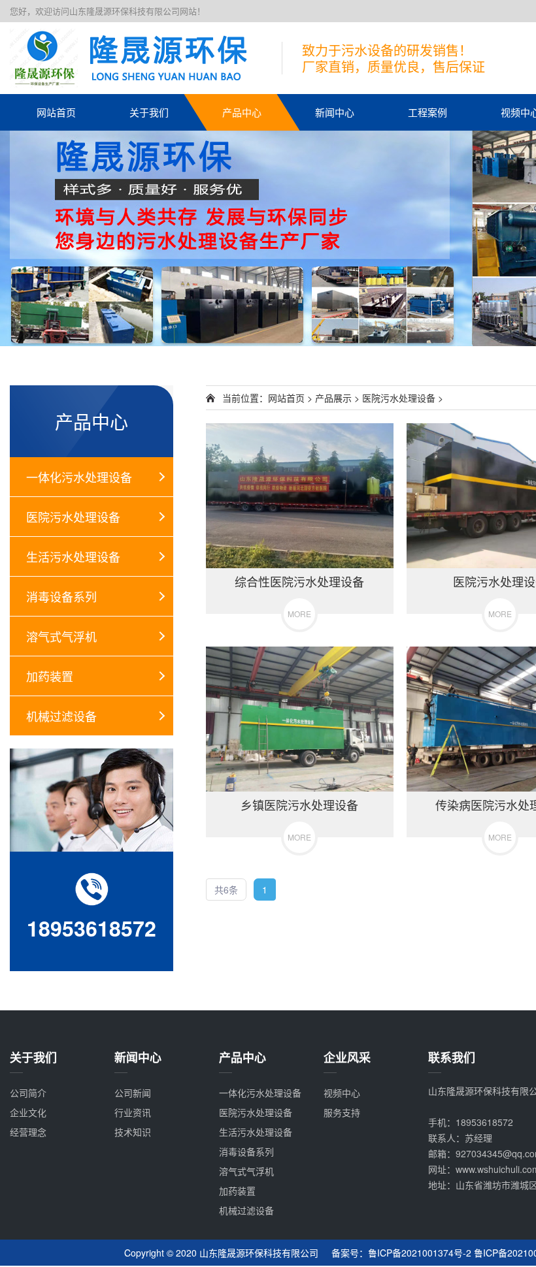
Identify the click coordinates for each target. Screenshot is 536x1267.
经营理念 (28, 1131)
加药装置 (49, 675)
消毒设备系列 (61, 596)
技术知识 (132, 1131)
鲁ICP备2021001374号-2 (419, 1252)
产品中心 (241, 112)
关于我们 (149, 112)
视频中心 (342, 1092)
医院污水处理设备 (73, 516)
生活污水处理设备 (73, 556)
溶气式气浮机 (61, 636)
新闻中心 (334, 112)
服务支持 (342, 1112)
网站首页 (56, 112)
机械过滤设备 (61, 715)
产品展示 (333, 397)
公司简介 (28, 1092)
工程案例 (427, 112)
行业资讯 (132, 1112)
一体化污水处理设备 (79, 476)
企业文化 (28, 1112)
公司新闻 (132, 1092)
